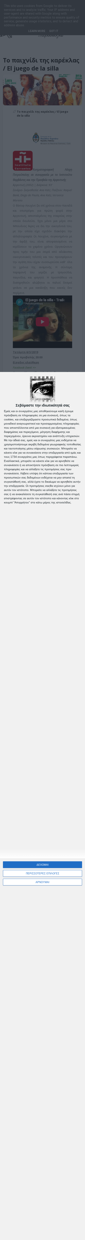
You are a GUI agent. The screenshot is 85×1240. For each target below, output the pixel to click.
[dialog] (42, 806)
